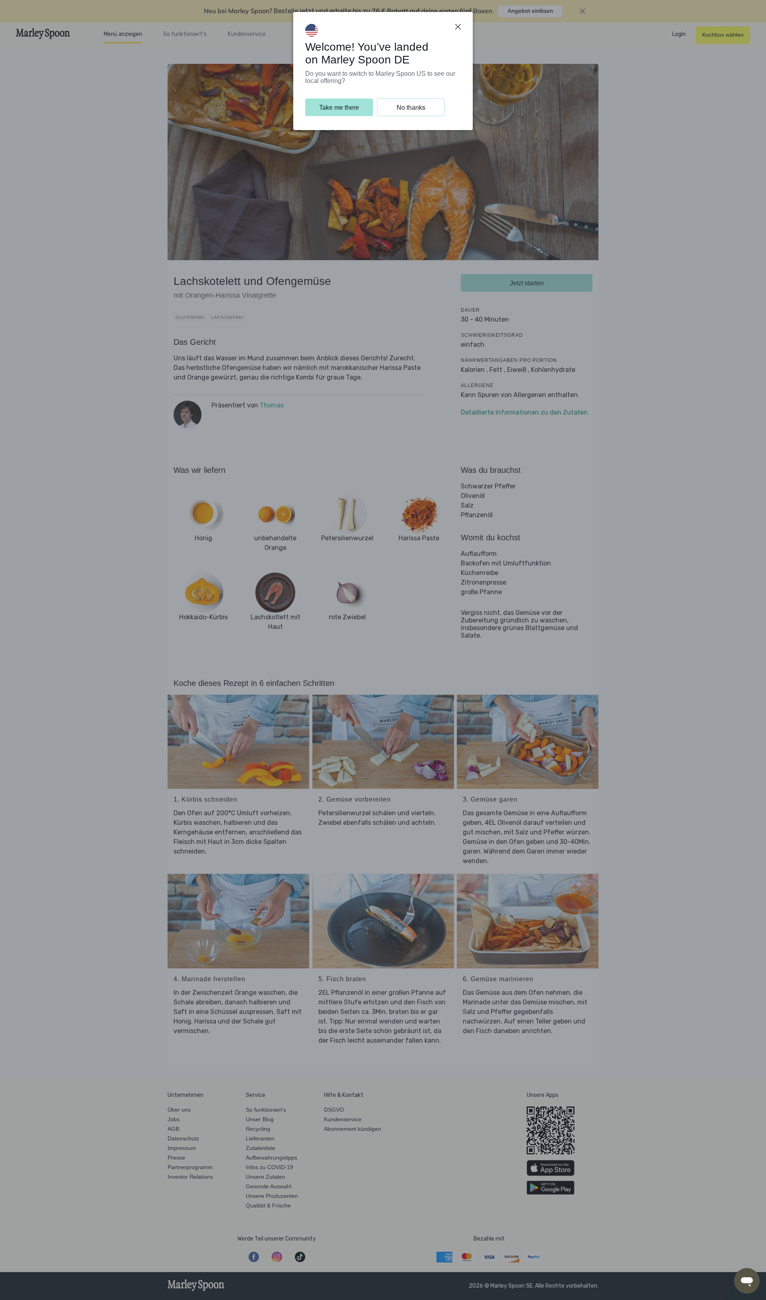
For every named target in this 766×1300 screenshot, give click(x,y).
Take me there (339, 107)
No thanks (411, 107)
